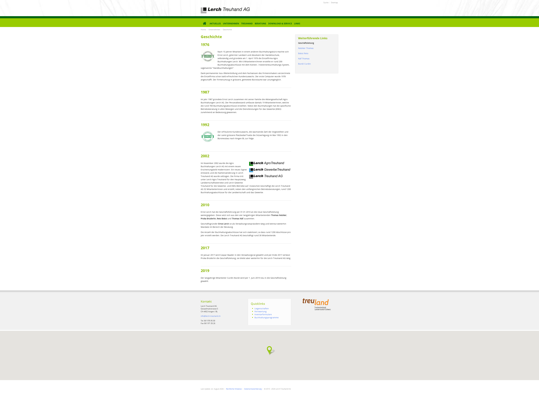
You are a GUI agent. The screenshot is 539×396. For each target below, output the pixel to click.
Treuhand (247, 23)
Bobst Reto (303, 53)
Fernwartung (260, 311)
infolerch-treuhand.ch (211, 316)
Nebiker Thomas (306, 48)
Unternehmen (231, 23)
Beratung (260, 23)
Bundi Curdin (304, 63)
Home (203, 29)
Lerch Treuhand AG (210, 8)
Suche (325, 2)
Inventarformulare (263, 314)
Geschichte (227, 29)
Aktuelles (215, 23)
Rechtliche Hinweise (234, 389)
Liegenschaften (261, 308)
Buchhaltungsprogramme (266, 317)
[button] (269, 350)
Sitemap (334, 2)
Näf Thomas (304, 58)
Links (297, 23)
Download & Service (280, 23)
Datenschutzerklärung (253, 389)
